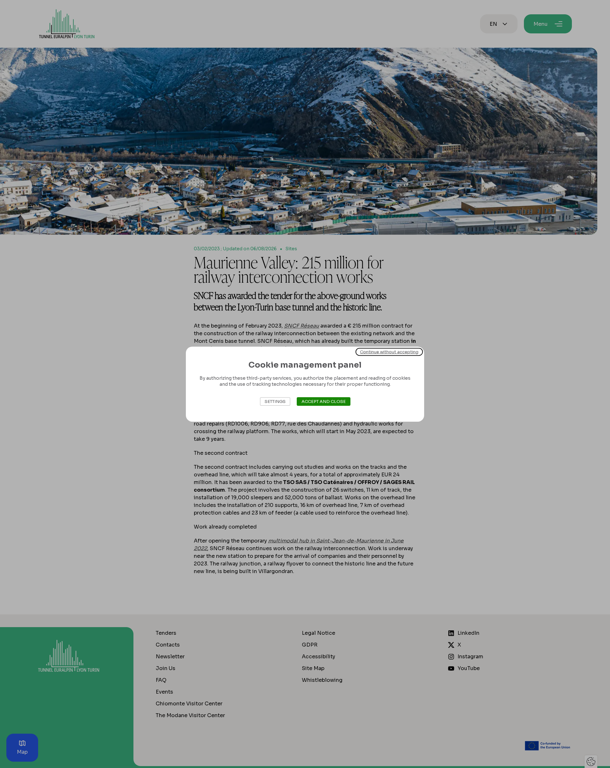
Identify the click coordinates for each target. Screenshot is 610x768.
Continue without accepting (389, 351)
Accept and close (324, 401)
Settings (275, 401)
